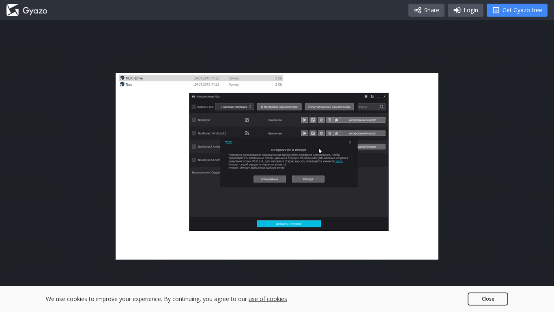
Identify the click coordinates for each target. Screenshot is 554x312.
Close (488, 298)
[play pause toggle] (129, 250)
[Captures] (26, 10)
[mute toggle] (149, 250)
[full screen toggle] (424, 250)
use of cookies (268, 299)
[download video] (385, 250)
